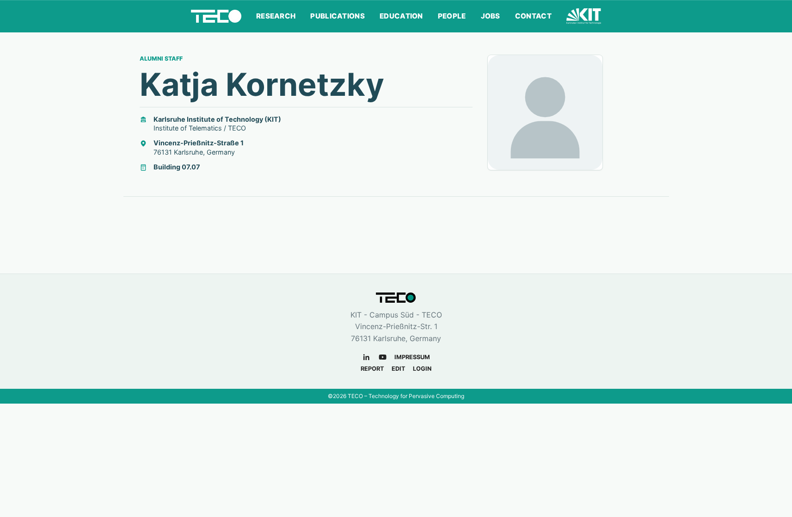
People (452, 16)
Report (372, 368)
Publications (337, 16)
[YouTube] (382, 357)
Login (422, 368)
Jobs (490, 16)
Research (275, 16)
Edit (398, 368)
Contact (533, 16)
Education (401, 16)
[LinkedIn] (366, 357)
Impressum (412, 357)
